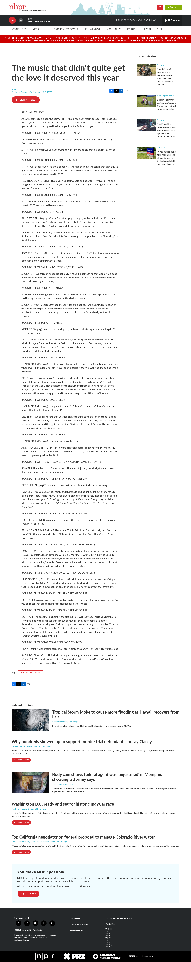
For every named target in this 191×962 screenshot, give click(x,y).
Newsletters (40, 29)
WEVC (108, 931)
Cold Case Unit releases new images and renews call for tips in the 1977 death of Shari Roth (166, 130)
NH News (161, 65)
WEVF (108, 933)
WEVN (108, 940)
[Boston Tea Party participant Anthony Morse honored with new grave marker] (146, 101)
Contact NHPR (75, 918)
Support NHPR (28, 893)
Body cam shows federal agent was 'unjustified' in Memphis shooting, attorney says (107, 776)
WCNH (108, 929)
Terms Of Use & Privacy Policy (118, 918)
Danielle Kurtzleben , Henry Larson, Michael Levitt (33, 841)
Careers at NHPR (76, 931)
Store (160, 29)
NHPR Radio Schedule (78, 924)
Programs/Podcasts (66, 29)
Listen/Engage (92, 29)
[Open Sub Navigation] (28, 29)
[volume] (20, 20)
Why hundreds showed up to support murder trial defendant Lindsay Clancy (82, 741)
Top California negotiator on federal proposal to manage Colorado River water (83, 837)
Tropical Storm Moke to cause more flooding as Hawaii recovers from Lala (115, 714)
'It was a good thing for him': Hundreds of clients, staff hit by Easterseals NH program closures (166, 157)
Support (174, 7)
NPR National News (30, 673)
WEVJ (108, 938)
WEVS (108, 947)
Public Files (110, 924)
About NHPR (114, 29)
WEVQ (108, 944)
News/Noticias (17, 29)
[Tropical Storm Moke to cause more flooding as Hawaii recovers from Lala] (30, 719)
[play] (12, 20)
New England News (165, 95)
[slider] (25, 20)
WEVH (108, 936)
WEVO (108, 942)
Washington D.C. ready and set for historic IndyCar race (63, 804)
